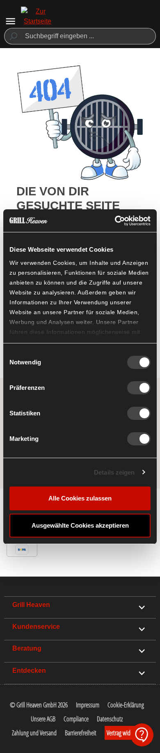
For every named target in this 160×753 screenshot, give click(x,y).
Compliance (76, 718)
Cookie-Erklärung (125, 704)
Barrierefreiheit (80, 732)
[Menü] (10, 21)
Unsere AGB (43, 718)
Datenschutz (110, 718)
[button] (141, 734)
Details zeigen (114, 472)
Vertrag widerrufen (126, 732)
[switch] (139, 387)
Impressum (87, 704)
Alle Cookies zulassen (80, 498)
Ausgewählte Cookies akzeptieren (80, 525)
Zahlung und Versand (34, 732)
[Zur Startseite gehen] (37, 21)
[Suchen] (13, 36)
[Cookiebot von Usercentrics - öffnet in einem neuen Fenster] (115, 220)
